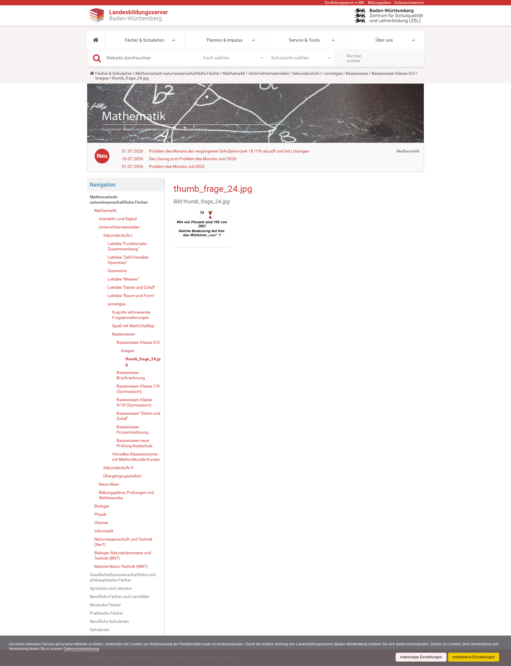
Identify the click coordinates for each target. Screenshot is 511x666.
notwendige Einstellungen (421, 657)
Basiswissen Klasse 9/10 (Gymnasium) (134, 402)
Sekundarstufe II (118, 467)
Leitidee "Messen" (123, 279)
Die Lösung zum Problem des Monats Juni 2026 (192, 158)
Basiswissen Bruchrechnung (131, 375)
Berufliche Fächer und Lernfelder (119, 596)
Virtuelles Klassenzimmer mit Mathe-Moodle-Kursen (136, 457)
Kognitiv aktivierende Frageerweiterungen (131, 315)
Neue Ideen (109, 484)
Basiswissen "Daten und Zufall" (138, 416)
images (102, 78)
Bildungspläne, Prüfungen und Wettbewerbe (126, 495)
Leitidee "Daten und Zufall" (131, 287)
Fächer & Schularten (144, 40)
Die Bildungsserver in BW (344, 3)
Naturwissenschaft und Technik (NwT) (123, 542)
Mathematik (234, 73)
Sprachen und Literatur (111, 588)
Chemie (101, 522)
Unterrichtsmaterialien (268, 73)
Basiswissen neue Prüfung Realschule (134, 443)
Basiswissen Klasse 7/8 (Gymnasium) (138, 389)
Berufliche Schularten (109, 621)
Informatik (104, 531)
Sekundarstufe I (306, 73)
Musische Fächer (105, 604)
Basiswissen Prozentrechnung (132, 429)
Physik (100, 514)
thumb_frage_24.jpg (143, 362)
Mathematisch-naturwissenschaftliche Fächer (177, 73)
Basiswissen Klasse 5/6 (393, 73)
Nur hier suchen (354, 58)
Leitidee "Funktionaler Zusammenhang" (127, 246)
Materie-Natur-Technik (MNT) (121, 566)
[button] (95, 40)
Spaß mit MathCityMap (133, 325)
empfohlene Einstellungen (473, 657)
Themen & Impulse (224, 40)
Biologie (101, 506)
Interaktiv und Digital (118, 218)
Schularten (100, 629)
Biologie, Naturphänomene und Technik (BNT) (122, 555)
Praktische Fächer (106, 613)
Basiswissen (357, 73)
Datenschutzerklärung (81, 649)
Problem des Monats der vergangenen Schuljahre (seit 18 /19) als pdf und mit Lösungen (229, 151)
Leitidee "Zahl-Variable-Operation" (128, 260)
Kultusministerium (409, 3)
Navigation (102, 185)
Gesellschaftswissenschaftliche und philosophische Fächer (123, 577)
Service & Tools (304, 40)
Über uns (384, 40)
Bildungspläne (379, 3)
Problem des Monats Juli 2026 (177, 166)
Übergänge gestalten (122, 476)
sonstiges (333, 73)
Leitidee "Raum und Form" (131, 295)
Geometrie (117, 270)
